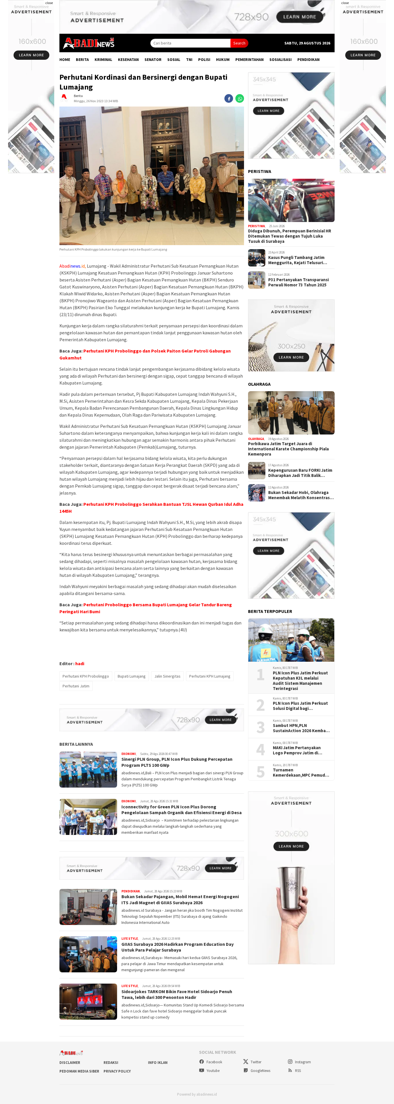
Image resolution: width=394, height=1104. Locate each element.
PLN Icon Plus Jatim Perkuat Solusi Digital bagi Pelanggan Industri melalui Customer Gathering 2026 (300, 706)
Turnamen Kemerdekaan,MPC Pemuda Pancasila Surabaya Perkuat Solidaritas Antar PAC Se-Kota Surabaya (300, 773)
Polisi (204, 59)
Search (239, 43)
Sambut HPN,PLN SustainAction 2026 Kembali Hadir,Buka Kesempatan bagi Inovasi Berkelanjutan (300, 728)
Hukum (223, 59)
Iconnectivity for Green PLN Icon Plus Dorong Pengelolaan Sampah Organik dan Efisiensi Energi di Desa (181, 810)
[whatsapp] (239, 98)
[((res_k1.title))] (291, 200)
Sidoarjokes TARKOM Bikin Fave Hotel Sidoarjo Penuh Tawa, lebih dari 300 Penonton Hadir (176, 994)
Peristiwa (256, 226)
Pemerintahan (249, 59)
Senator (153, 59)
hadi (79, 663)
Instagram (302, 1062)
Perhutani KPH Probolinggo (86, 676)
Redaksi (111, 1062)
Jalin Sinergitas (167, 676)
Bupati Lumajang (132, 676)
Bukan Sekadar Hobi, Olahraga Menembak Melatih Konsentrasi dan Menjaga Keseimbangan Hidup (299, 495)
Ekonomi (128, 754)
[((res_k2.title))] (291, 412)
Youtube (212, 1070)
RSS (297, 1070)
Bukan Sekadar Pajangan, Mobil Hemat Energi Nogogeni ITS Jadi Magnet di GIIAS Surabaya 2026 (180, 899)
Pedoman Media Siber (79, 1071)
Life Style (129, 939)
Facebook (214, 1062)
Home (64, 59)
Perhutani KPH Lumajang (209, 676)
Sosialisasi (280, 59)
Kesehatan (128, 59)
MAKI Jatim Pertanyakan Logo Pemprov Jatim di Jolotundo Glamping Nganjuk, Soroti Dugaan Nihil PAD (297, 750)
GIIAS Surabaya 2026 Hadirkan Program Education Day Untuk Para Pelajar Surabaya (177, 947)
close (49, 3)
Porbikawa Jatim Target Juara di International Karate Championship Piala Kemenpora (288, 449)
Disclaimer (69, 1062)
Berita (82, 59)
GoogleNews (260, 1070)
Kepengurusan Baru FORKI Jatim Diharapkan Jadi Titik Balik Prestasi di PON (300, 473)
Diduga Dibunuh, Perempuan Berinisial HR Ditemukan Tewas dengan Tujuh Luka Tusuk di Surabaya (289, 236)
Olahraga (256, 439)
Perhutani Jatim (76, 686)
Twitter (255, 1062)
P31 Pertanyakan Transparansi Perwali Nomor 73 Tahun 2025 (298, 282)
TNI (189, 59)
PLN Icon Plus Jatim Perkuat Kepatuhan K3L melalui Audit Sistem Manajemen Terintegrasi (300, 681)
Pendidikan (308, 59)
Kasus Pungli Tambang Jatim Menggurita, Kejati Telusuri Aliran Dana (296, 260)
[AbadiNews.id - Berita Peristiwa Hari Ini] (87, 42)
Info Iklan (158, 1062)
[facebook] (228, 98)
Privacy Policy (117, 1071)
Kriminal (103, 59)
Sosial (173, 59)
